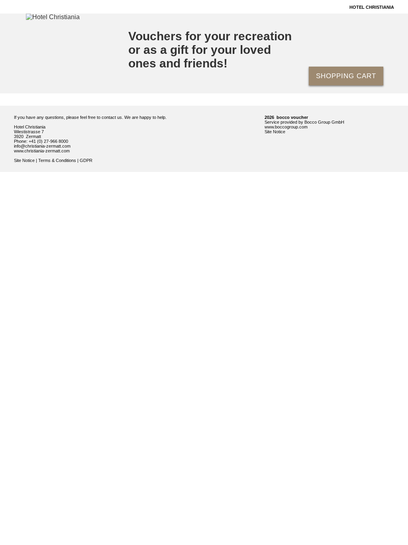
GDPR (86, 160)
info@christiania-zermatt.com (42, 146)
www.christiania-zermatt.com (42, 150)
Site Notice (24, 160)
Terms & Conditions (57, 160)
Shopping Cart (346, 76)
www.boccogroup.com (286, 126)
